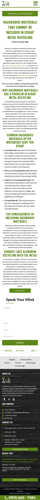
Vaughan (12, 359)
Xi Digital (27, 493)
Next (33, 351)
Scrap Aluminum (10, 410)
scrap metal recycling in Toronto (16, 66)
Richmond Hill (26, 359)
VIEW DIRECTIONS (20, 449)
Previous (8, 351)
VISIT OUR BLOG (20, 480)
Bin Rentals (8, 418)
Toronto (18, 363)
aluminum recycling (24, 75)
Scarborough (20, 366)
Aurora (7, 363)
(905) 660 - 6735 (10, 436)
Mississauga (30, 363)
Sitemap (20, 491)
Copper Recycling (11, 415)
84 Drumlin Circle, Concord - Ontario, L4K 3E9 (20, 428)
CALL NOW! (20, 291)
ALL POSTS (20, 351)
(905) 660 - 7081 (22, 497)
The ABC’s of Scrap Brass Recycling (17, 412)
